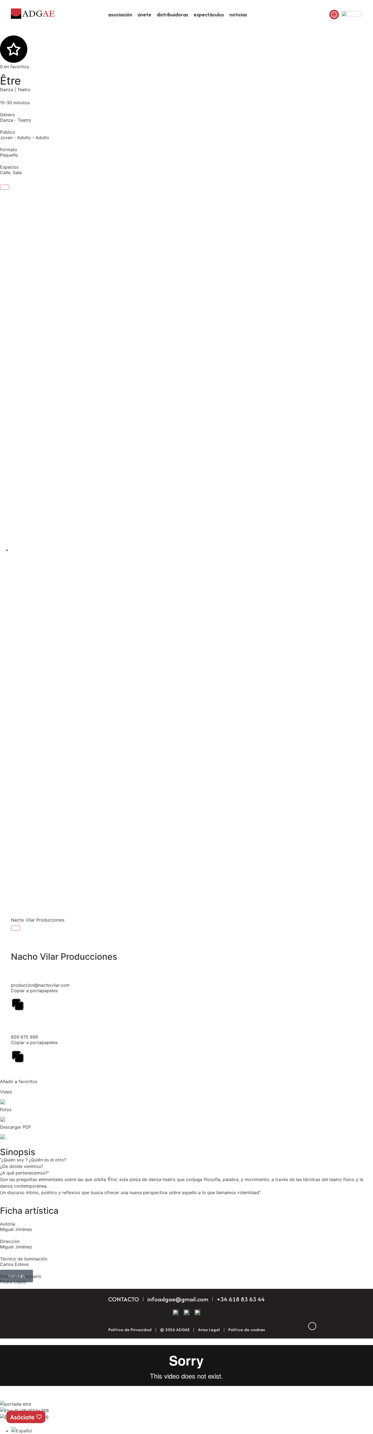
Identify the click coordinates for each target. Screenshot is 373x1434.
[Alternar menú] (4, 187)
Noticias (238, 14)
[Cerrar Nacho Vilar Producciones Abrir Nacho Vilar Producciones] (15, 928)
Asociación (120, 14)
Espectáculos (209, 14)
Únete (144, 14)
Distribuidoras (172, 14)
